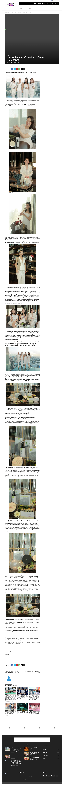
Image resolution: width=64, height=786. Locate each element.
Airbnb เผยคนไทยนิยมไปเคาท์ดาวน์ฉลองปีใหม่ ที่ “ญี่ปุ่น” (32, 672)
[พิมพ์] (24, 69)
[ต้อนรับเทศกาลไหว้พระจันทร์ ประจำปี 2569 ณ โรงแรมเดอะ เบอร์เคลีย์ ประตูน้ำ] (22, 707)
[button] (47, 3)
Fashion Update (20, 694)
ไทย (52, 0)
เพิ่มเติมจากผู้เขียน (15, 685)
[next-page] (7, 715)
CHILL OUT (48, 6)
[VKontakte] (55, 3)
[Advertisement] (32, 21)
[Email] (22, 69)
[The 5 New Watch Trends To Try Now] (26, 758)
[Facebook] (49, 3)
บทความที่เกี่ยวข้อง (9, 685)
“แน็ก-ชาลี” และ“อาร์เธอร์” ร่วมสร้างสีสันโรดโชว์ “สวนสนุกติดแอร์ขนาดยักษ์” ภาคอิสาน (12, 672)
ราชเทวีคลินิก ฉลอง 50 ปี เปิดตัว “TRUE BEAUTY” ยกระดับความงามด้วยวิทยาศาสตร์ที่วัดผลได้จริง (10, 712)
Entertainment (55, 6)
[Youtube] (57, 3)
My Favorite (30, 6)
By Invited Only (23, 6)
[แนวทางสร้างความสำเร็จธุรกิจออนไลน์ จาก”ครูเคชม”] (26, 754)
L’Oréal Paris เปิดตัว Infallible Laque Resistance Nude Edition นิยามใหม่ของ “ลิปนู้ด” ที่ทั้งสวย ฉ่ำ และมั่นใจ (34, 712)
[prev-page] (6, 715)
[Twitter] (52, 3)
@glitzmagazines (37, 719)
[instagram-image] (9, 727)
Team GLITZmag (10, 62)
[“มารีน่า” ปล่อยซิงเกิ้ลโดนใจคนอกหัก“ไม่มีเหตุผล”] (26, 749)
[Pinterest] (17, 69)
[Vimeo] (54, 3)
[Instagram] (50, 3)
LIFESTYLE (37, 6)
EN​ (27, 8)
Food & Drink (13, 758)
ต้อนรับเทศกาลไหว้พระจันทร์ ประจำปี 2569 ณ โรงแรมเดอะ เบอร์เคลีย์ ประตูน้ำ (22, 712)
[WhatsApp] (19, 69)
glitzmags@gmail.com (26, 779)
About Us (30, 8)
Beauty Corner (14, 12)
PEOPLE (42, 6)
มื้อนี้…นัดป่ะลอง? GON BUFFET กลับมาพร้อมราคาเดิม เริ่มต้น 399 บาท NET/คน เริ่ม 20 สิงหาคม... (16, 756)
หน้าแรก (6, 12)
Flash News (22, 8)
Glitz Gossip (31, 759)
